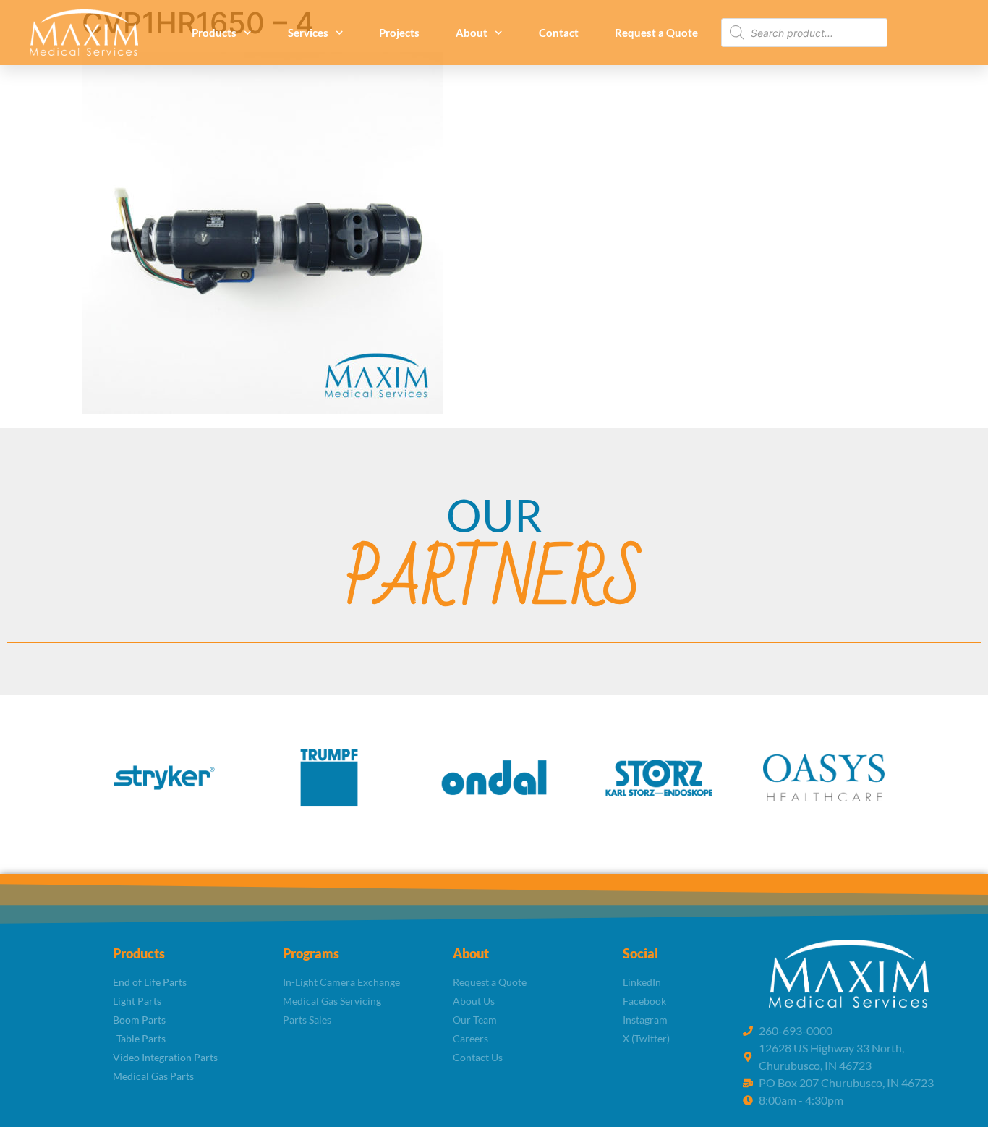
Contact (559, 32)
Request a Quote (656, 32)
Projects (399, 32)
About (471, 32)
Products (214, 32)
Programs (311, 953)
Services (308, 32)
